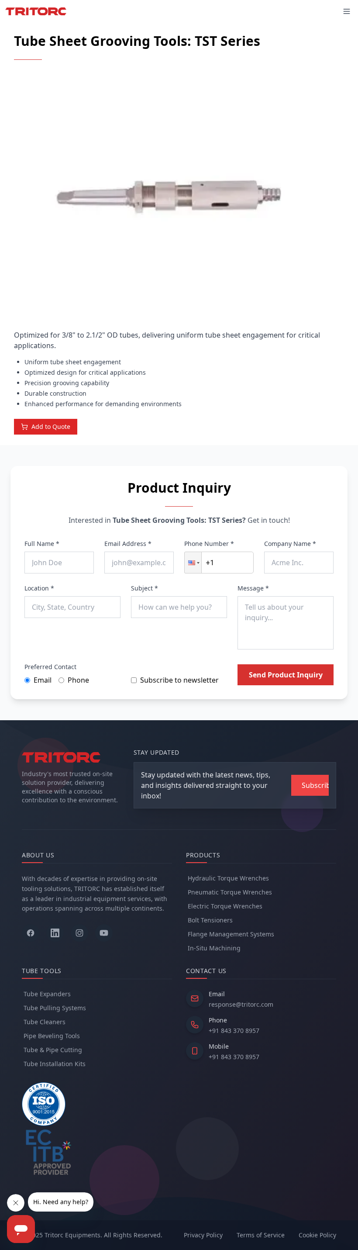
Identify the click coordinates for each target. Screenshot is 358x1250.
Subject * (144, 588)
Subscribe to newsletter (179, 680)
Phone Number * (209, 543)
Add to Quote (50, 426)
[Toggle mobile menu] (347, 11)
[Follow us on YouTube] (104, 933)
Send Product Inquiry (286, 675)
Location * (39, 588)
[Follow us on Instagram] (79, 933)
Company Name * (290, 543)
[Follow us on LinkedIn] (55, 933)
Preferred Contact (50, 667)
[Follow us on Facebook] (30, 933)
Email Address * (127, 543)
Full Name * (41, 543)
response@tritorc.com (241, 1004)
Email (43, 680)
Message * (253, 588)
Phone (78, 680)
